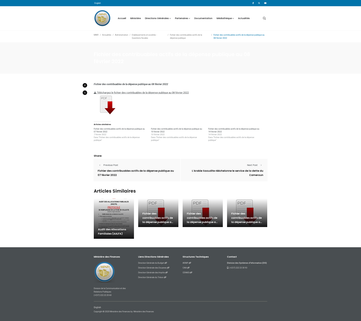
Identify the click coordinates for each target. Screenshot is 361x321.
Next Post (252, 165)
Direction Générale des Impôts (151, 272)
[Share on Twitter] (85, 92)
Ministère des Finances (144, 311)
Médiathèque (224, 18)
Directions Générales (157, 18)
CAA (185, 268)
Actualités (244, 18)
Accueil (122, 18)
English (97, 3)
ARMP (186, 263)
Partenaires (181, 18)
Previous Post (110, 165)
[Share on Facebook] (85, 85)
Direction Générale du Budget (151, 263)
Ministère (135, 18)
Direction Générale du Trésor (151, 277)
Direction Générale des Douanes (152, 268)
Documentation (203, 18)
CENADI (186, 272)
